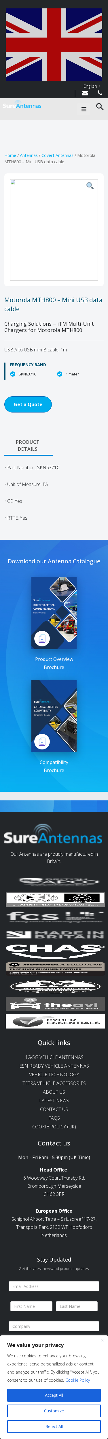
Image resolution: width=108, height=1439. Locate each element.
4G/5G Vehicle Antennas (54, 1057)
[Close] (101, 1340)
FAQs (54, 1118)
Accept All (54, 1395)
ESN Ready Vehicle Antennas (54, 1066)
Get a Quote (28, 404)
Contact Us (54, 1109)
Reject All (54, 1426)
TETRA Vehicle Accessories (54, 1083)
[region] (54, 1387)
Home (10, 155)
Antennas (29, 155)
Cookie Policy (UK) (54, 1126)
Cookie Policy (77, 1380)
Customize (54, 1411)
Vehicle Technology (54, 1074)
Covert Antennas (57, 155)
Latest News (54, 1100)
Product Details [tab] (28, 445)
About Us (54, 1092)
